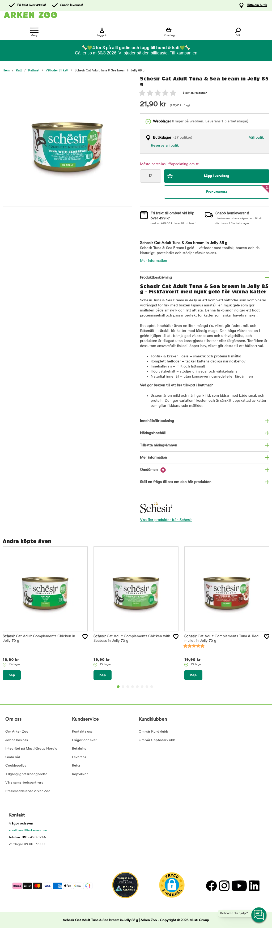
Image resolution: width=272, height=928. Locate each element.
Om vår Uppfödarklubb (157, 740)
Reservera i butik (165, 146)
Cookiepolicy (15, 765)
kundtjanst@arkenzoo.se (27, 830)
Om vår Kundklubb (153, 731)
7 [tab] (147, 686)
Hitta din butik (257, 5)
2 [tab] (123, 686)
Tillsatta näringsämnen (158, 445)
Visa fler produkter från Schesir (166, 520)
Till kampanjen (183, 53)
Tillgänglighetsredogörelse (26, 774)
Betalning (79, 748)
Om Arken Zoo (16, 731)
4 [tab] (132, 686)
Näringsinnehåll (152, 433)
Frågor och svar (84, 740)
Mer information (153, 261)
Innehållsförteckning (157, 421)
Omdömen (152, 470)
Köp (11, 675)
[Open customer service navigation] (259, 915)
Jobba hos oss (16, 740)
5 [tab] (137, 686)
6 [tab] (142, 686)
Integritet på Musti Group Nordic (31, 748)
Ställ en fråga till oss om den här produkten (175, 482)
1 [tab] (118, 686)
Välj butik (256, 138)
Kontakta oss (82, 731)
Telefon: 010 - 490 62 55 (27, 837)
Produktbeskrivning (156, 278)
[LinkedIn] (254, 885)
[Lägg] (85, 636)
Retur (76, 765)
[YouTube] (239, 885)
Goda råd (12, 757)
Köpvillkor (80, 774)
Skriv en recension (195, 93)
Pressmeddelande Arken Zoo (27, 791)
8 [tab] (151, 686)
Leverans (79, 757)
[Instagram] (224, 885)
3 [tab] (127, 686)
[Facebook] (211, 885)
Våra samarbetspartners (24, 782)
